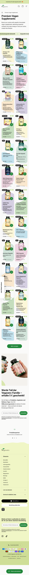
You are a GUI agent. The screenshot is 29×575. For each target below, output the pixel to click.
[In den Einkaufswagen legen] (11, 47)
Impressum (19, 558)
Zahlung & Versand (23, 556)
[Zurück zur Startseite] (2, 12)
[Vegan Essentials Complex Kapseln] (21, 195)
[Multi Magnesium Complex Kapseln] (8, 170)
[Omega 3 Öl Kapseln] (8, 44)
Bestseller (5, 460)
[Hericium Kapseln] (8, 245)
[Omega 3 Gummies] (21, 121)
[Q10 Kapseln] (8, 146)
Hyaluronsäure (6, 469)
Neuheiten (5, 462)
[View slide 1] (13, 438)
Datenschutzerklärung (6, 418)
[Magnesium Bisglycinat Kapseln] (21, 44)
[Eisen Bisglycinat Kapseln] (21, 268)
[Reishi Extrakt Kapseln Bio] (21, 170)
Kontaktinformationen (12, 558)
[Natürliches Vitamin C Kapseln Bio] (21, 295)
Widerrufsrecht (13, 556)
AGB (18, 556)
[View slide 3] (16, 438)
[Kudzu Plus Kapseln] (8, 295)
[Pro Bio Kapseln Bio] (21, 146)
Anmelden (23, 413)
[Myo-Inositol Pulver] (8, 121)
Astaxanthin (6, 466)
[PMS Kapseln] (21, 245)
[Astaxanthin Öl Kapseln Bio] (21, 96)
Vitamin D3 (5, 484)
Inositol (5, 471)
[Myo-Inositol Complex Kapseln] (8, 70)
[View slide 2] (14, 438)
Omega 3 (5, 480)
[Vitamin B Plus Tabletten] (8, 321)
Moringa (5, 475)
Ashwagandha (6, 464)
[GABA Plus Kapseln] (8, 195)
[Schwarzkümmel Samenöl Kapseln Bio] (21, 321)
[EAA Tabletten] (21, 222)
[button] (2, 287)
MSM (4, 478)
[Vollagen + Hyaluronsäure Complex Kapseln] (21, 70)
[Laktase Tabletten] (8, 268)
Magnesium (6, 473)
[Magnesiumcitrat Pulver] (8, 96)
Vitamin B (5, 482)
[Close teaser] (4, 276)
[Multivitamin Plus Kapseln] (8, 222)
